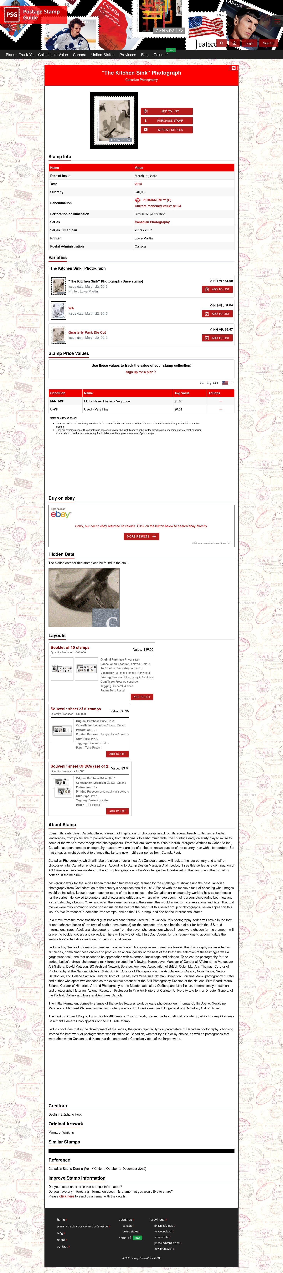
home (61, 1219)
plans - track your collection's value (82, 1226)
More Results (138, 536)
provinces (158, 1219)
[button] (220, 401)
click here (66, 1196)
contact (62, 1246)
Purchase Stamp (170, 120)
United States (102, 54)
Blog (145, 54)
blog (60, 1232)
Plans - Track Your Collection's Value (37, 54)
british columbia (163, 1225)
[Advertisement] (141, 464)
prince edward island (167, 1243)
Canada (79, 54)
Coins (161, 53)
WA (71, 308)
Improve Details (170, 130)
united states (130, 1231)
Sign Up (268, 43)
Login (249, 43)
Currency (205, 383)
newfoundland (163, 1231)
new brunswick (163, 1249)
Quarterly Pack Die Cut (87, 332)
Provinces (127, 54)
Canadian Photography (152, 222)
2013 (138, 183)
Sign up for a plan (139, 372)
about (61, 1239)
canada (127, 1225)
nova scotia (161, 1237)
